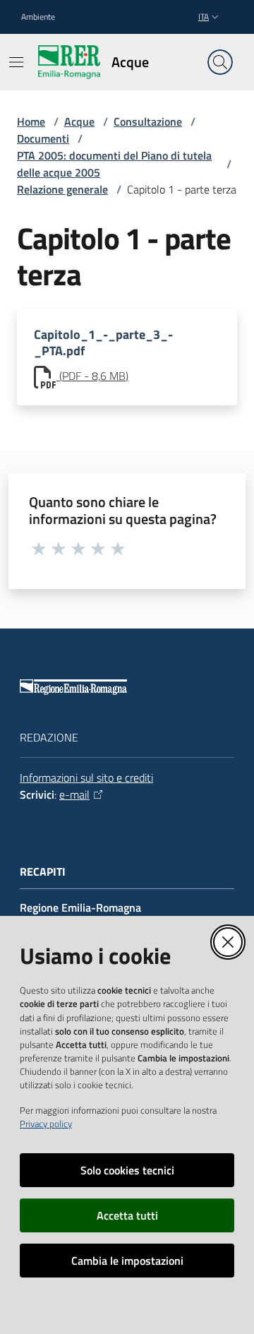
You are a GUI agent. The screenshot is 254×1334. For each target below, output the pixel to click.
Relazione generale (62, 189)
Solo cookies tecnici (127, 1170)
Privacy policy (46, 1123)
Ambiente (38, 17)
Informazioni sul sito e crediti (86, 777)
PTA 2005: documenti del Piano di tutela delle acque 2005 (114, 164)
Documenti (43, 138)
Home (31, 121)
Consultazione (148, 121)
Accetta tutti (127, 1215)
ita (203, 16)
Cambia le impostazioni (127, 1260)
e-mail (74, 794)
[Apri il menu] (16, 62)
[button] (220, 62)
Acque (79, 121)
